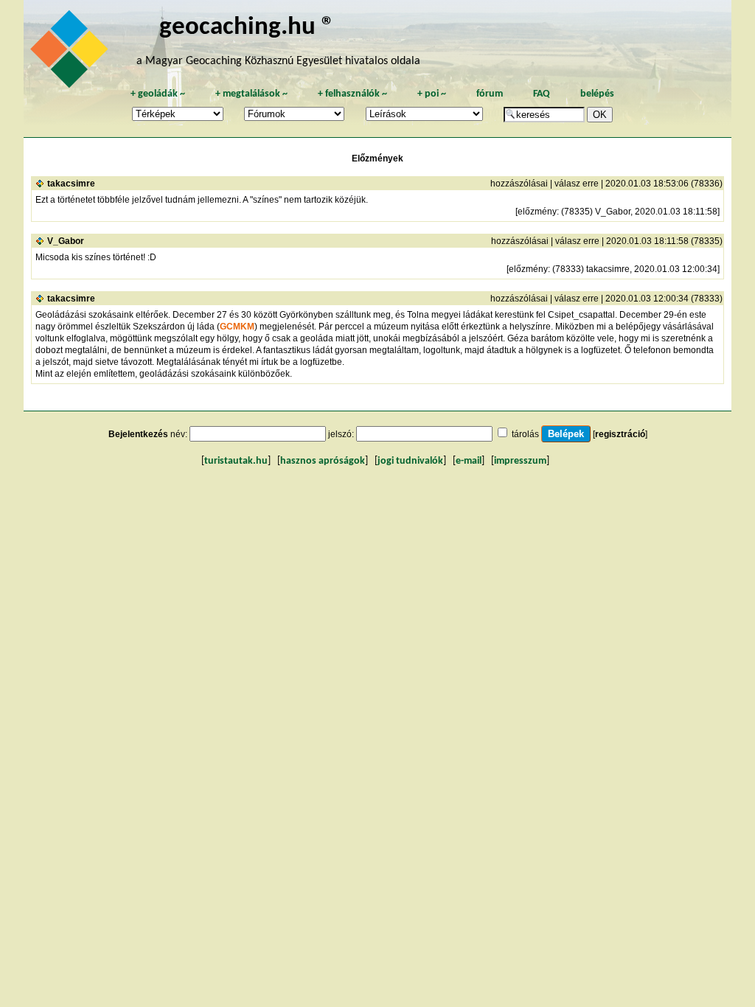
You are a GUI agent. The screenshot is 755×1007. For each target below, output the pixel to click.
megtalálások (251, 94)
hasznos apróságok (322, 461)
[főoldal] (71, 53)
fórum (489, 94)
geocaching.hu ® (247, 28)
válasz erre (576, 183)
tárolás (525, 434)
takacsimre (71, 183)
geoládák (158, 94)
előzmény (537, 211)
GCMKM (237, 326)
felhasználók (352, 94)
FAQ (541, 94)
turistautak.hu (236, 461)
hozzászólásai (519, 183)
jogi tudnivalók (410, 461)
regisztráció (620, 434)
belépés (597, 94)
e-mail (468, 461)
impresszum (520, 461)
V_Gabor (65, 241)
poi (432, 94)
